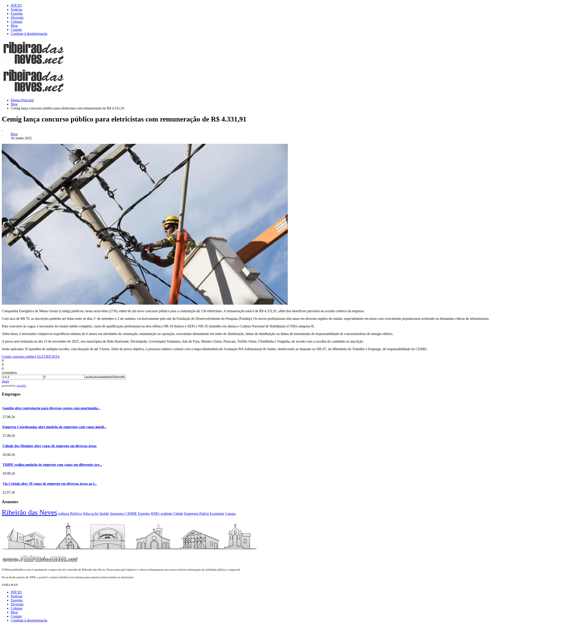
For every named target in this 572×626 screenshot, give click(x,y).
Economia (217, 513)
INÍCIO (16, 5)
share (5, 381)
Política (76, 513)
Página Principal (22, 100)
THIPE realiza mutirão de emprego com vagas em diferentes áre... (52, 465)
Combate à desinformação (29, 34)
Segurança (117, 513)
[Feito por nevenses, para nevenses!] (33, 65)
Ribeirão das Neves (29, 512)
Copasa (230, 513)
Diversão (17, 17)
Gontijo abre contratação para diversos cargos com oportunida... (51, 408)
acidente (166, 513)
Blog (14, 25)
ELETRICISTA (48, 356)
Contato (16, 29)
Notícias (16, 9)
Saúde (104, 513)
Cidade (178, 513)
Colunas (16, 21)
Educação (91, 513)
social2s (21, 385)
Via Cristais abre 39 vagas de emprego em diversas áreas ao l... (49, 484)
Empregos (191, 513)
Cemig (6, 356)
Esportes (17, 13)
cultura (64, 513)
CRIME (131, 513)
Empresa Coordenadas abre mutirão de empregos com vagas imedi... (54, 427)
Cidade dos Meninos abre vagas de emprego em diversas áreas (49, 446)
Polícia (204, 513)
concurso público (24, 356)
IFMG (155, 513)
